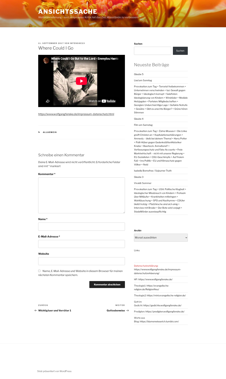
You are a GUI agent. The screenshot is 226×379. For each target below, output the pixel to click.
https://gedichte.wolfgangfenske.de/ (162, 305)
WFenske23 (77, 43)
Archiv (137, 230)
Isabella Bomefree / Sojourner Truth (153, 170)
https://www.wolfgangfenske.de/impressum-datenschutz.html (76, 114)
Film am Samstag (143, 124)
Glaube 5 (138, 74)
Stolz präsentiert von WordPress (54, 371)
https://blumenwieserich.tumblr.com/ (159, 321)
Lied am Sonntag (143, 80)
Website (43, 253)
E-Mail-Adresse (49, 236)
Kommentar (46, 174)
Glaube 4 (138, 118)
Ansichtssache (67, 11)
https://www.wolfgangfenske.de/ (155, 279)
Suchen (138, 43)
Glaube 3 (138, 176)
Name (42, 219)
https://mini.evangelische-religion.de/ (166, 295)
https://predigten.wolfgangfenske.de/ (164, 311)
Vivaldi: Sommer (142, 183)
